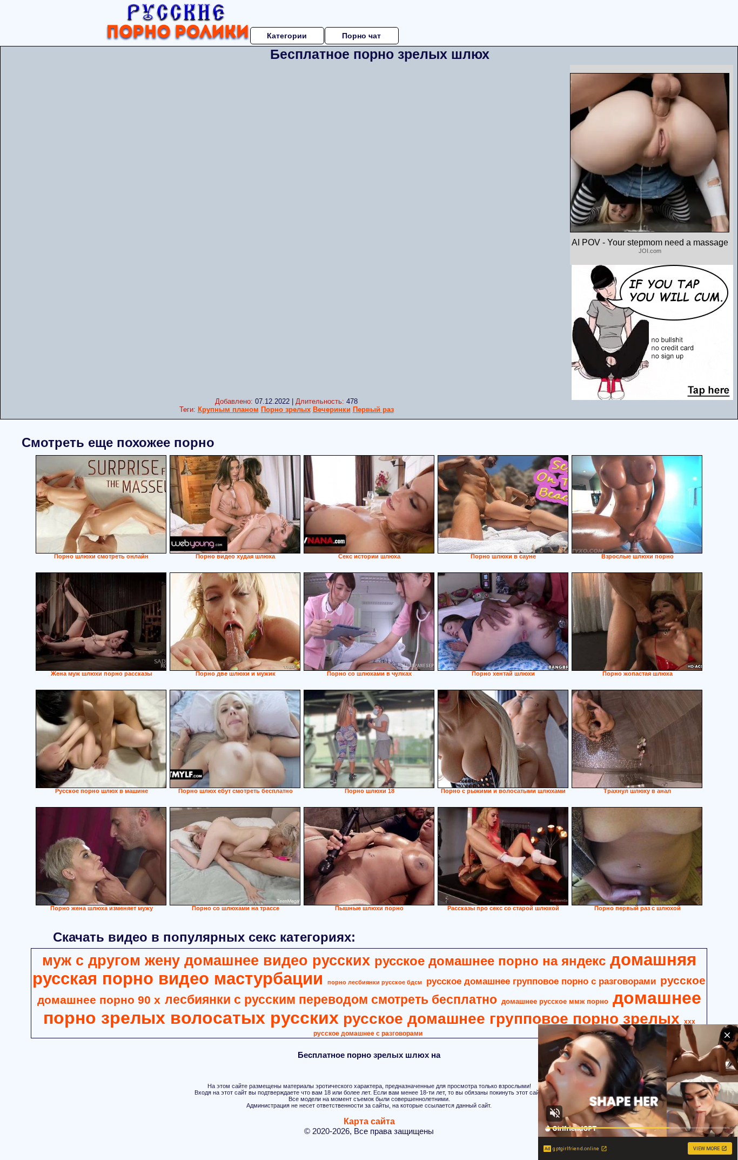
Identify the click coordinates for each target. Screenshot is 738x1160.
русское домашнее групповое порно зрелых (511, 1018)
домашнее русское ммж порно (554, 1001)
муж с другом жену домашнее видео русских (206, 960)
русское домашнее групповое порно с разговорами (541, 981)
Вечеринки (332, 409)
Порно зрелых (286, 409)
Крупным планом (228, 409)
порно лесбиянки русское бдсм (374, 982)
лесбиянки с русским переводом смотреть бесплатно (331, 999)
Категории (287, 35)
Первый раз (373, 409)
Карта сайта (369, 1121)
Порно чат (361, 35)
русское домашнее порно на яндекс (490, 961)
